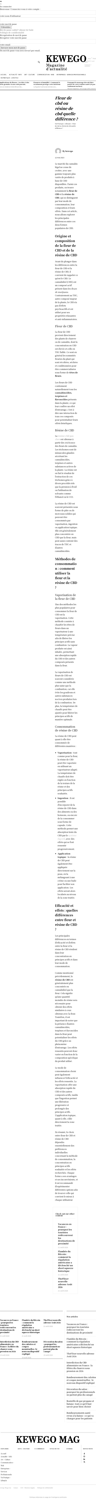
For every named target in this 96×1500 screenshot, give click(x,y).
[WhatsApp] (69, 134)
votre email (5, 44)
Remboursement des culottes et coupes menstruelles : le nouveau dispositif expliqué (30, 1347)
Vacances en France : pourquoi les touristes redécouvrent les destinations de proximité (66, 1234)
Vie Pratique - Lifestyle (63, 124)
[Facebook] (52, 134)
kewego (69, 151)
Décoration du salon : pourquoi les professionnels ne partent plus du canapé (53, 1346)
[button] (39, 62)
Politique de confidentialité (12, 32)
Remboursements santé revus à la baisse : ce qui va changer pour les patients (80, 1415)
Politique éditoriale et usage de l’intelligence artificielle (48, 1497)
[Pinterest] (63, 134)
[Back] (1, 4)
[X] (57, 134)
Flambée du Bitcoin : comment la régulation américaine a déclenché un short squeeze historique (65, 1261)
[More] (75, 134)
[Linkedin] (84, 1459)
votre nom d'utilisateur (10, 16)
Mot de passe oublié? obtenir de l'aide (16, 30)
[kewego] (58, 151)
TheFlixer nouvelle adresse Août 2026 (65, 1283)
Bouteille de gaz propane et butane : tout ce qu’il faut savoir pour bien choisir (80, 1404)
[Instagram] (84, 1456)
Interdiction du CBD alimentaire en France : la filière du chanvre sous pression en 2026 (9, 1346)
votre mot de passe (8, 24)
